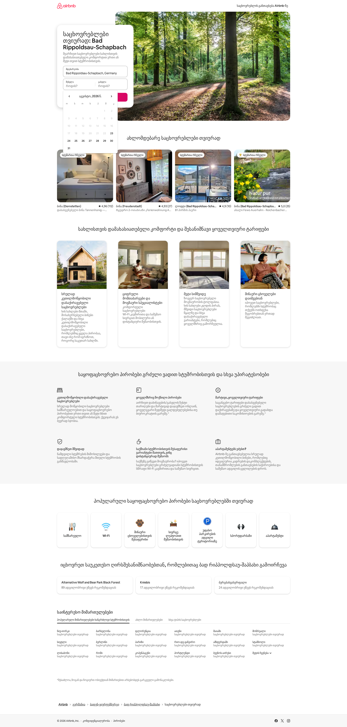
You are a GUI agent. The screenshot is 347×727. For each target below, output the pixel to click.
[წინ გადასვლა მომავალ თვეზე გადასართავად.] (111, 96)
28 (97, 140)
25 (76, 140)
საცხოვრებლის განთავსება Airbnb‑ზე (262, 6)
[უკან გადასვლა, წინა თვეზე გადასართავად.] (69, 96)
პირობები (119, 720)
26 (83, 140)
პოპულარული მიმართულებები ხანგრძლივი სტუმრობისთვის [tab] (93, 619)
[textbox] (79, 86)
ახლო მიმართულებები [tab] (149, 619)
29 (104, 140)
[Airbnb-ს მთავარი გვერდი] (66, 5)
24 (68, 140)
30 (111, 140)
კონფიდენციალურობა (96, 720)
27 (90, 140)
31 (69, 148)
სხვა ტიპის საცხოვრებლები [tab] (184, 619)
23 (111, 133)
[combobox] (95, 73)
